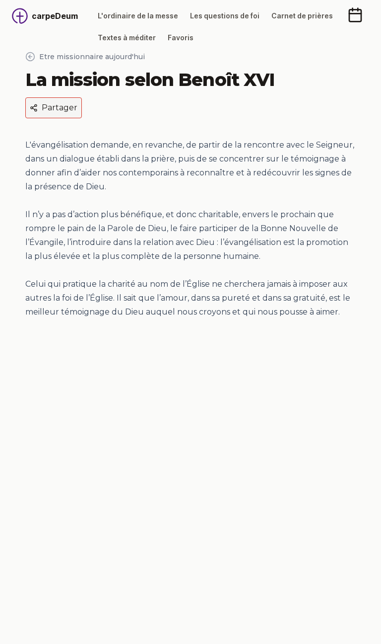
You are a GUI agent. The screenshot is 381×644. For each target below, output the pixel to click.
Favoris (180, 37)
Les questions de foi (224, 15)
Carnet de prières (302, 15)
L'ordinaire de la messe (138, 15)
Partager (59, 107)
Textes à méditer (127, 37)
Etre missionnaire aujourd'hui (92, 56)
